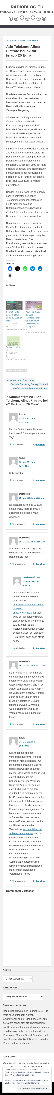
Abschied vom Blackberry (20, 380)
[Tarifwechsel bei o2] (14, 341)
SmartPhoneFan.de (16, 371)
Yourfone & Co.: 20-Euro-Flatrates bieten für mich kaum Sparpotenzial (33, 318)
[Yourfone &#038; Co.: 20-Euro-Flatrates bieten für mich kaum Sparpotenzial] (34, 305)
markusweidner (29, 40)
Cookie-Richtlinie (32, 1083)
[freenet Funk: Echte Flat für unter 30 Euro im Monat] (14, 305)
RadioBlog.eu (27, 7)
